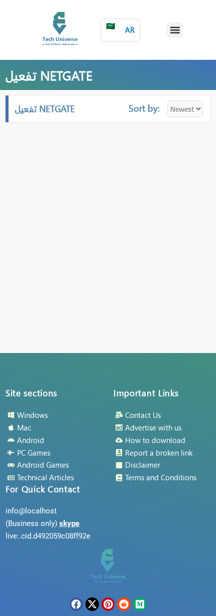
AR (120, 28)
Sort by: (144, 108)
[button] (175, 30)
